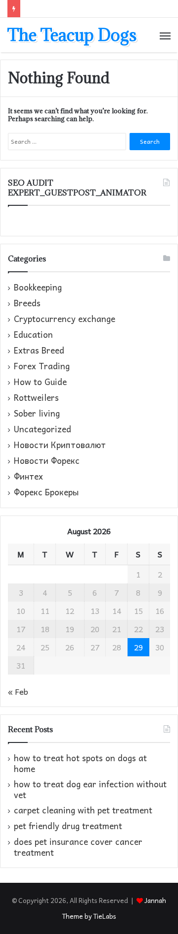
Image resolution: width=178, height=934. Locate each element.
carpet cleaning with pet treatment (83, 810)
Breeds (27, 303)
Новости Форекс (47, 460)
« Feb (18, 691)
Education (33, 334)
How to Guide (40, 382)
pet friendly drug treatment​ (68, 826)
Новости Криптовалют (60, 445)
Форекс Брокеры (46, 492)
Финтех (28, 476)
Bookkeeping (38, 287)
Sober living (37, 413)
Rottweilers (36, 397)
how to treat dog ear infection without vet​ (90, 789)
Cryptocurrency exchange (64, 319)
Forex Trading (42, 366)
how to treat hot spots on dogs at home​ (80, 763)
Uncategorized (42, 429)
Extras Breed (39, 350)
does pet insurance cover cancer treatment (78, 847)
